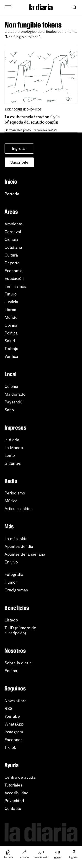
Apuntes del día (19, 546)
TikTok (10, 747)
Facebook (14, 739)
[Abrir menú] (8, 7)
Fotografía (14, 574)
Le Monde (14, 447)
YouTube (12, 716)
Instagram (14, 731)
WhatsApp (14, 724)
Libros (10, 309)
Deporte (12, 262)
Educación (14, 278)
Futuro (11, 294)
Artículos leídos (18, 508)
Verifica (11, 356)
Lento (10, 455)
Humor (11, 582)
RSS (8, 708)
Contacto (13, 808)
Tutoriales (13, 785)
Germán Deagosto (18, 130)
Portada (12, 193)
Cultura (11, 255)
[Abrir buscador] (74, 7)
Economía (14, 270)
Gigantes (13, 463)
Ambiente (13, 223)
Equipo (11, 670)
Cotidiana (13, 247)
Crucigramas (16, 590)
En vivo (11, 562)
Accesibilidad (17, 792)
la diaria (12, 439)
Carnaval (13, 231)
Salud (10, 340)
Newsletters (15, 700)
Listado (11, 620)
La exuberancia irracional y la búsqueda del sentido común (32, 119)
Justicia (11, 301)
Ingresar (19, 148)
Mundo (11, 317)
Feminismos (15, 286)
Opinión (11, 325)
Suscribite (19, 162)
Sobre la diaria (18, 662)
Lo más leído (16, 538)
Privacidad (14, 800)
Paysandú (14, 402)
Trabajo (11, 348)
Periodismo (15, 493)
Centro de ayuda (20, 777)
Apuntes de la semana (25, 554)
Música (11, 500)
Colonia (11, 386)
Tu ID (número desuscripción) (20, 630)
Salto (9, 409)
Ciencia (11, 239)
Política (11, 333)
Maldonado (15, 394)
